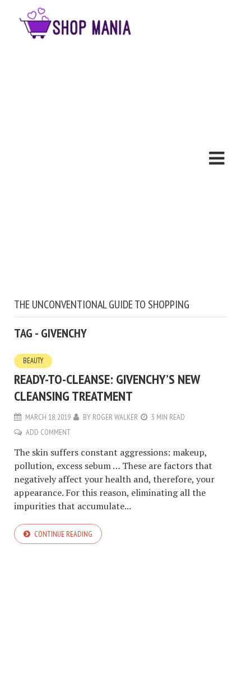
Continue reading (63, 534)
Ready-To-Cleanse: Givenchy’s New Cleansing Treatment (107, 387)
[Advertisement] (120, 171)
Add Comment (48, 432)
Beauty (33, 360)
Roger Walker (115, 417)
